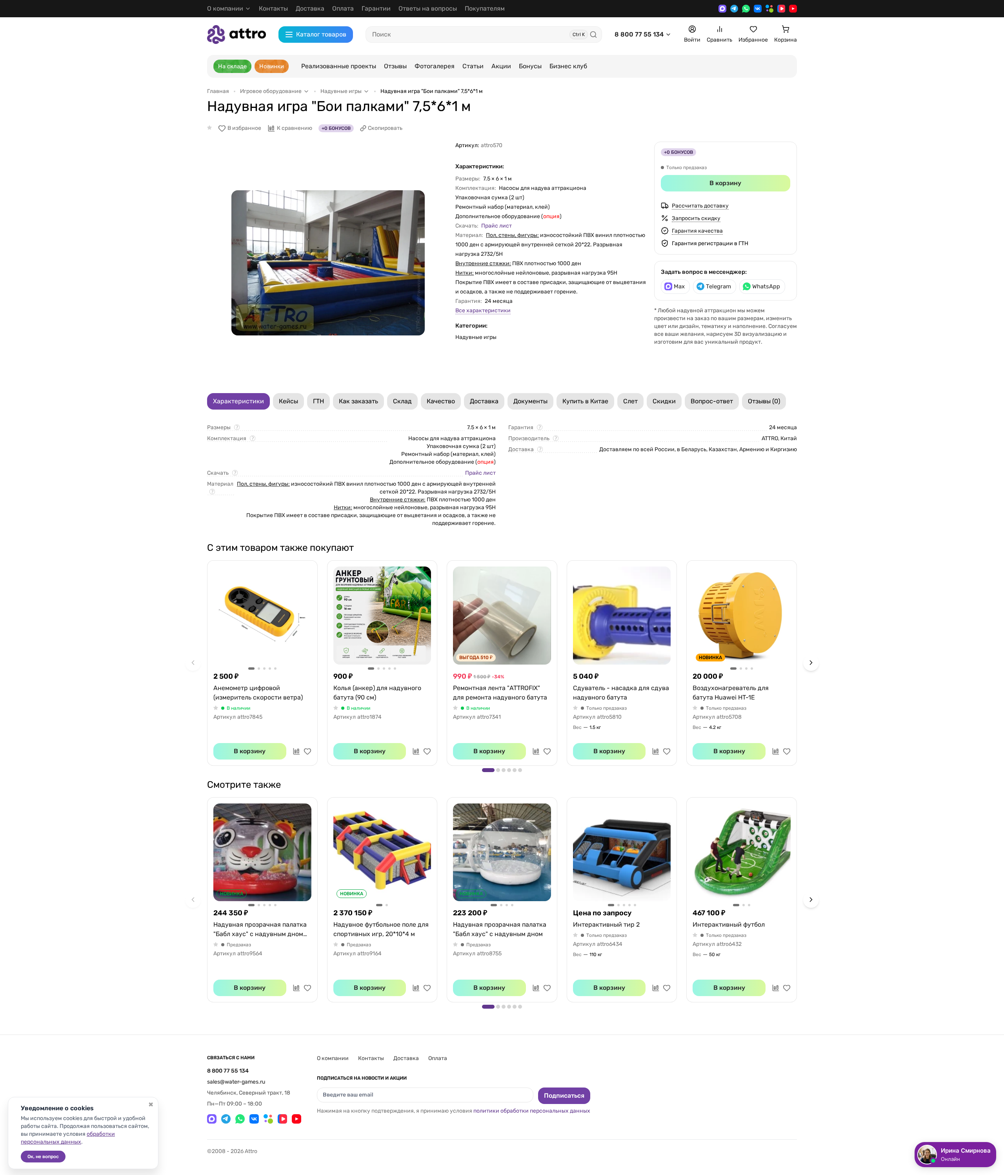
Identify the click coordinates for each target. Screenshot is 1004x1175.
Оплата (343, 8)
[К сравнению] (296, 751)
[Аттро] (236, 34)
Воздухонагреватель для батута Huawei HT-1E (731, 692)
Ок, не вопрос (43, 1156)
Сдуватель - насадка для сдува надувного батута (621, 692)
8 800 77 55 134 (639, 34)
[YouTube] (793, 9)
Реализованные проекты (338, 66)
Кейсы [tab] (288, 401)
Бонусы (530, 66)
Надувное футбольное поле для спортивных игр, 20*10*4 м (381, 929)
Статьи (473, 66)
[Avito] (769, 9)
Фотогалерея (435, 66)
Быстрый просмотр (262, 615)
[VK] (758, 9)
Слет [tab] (630, 401)
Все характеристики (483, 310)
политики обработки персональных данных (531, 1111)
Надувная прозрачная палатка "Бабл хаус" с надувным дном (499, 929)
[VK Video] (781, 9)
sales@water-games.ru (236, 1081)
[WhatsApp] (746, 9)
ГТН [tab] (318, 401)
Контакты (273, 8)
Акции (501, 66)
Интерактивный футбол (729, 924)
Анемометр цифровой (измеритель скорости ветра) (258, 692)
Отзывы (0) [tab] (764, 401)
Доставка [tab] (484, 401)
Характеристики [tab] (238, 401)
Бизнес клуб (568, 66)
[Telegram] (734, 9)
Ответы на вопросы (427, 8)
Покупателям (485, 8)
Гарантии (376, 8)
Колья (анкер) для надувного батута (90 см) (377, 692)
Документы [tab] (530, 401)
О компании (333, 1058)
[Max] (722, 9)
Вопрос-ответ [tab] (712, 401)
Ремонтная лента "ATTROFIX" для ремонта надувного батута (500, 692)
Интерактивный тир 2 (606, 924)
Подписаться (564, 1095)
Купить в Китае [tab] (585, 401)
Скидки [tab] (664, 401)
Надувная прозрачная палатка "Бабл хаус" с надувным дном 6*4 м (260, 930)
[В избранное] (307, 751)
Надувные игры (476, 337)
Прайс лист (496, 225)
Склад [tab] (402, 401)
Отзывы (395, 66)
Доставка (310, 8)
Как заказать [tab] (358, 401)
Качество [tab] (441, 401)
